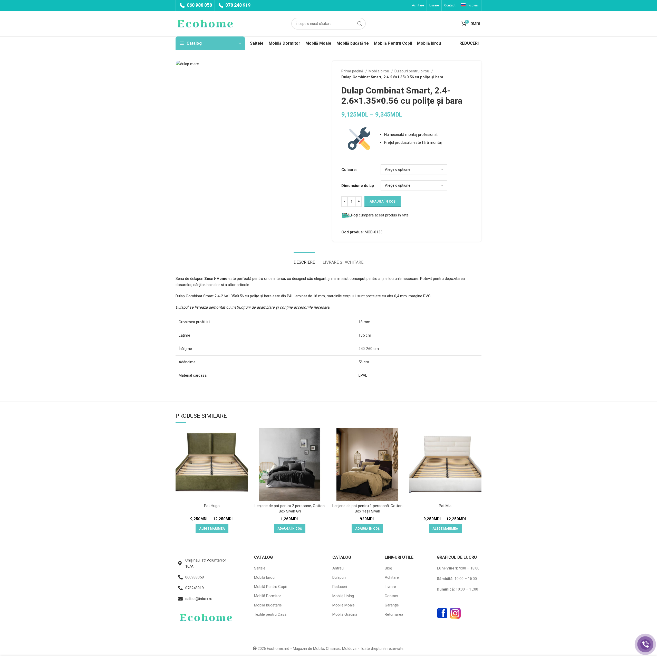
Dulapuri (339, 577)
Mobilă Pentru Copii (270, 586)
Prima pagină (352, 71)
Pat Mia (445, 505)
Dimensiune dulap (357, 185)
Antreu (338, 568)
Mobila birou (379, 71)
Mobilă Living (343, 596)
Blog (388, 568)
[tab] (304, 260)
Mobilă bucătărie (268, 605)
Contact (391, 596)
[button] (289, 528)
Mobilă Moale (343, 605)
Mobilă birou (264, 577)
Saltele (259, 568)
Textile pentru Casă (270, 614)
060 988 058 (199, 5)
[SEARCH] (360, 24)
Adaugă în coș (382, 201)
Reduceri (339, 586)
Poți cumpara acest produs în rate (380, 215)
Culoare (348, 169)
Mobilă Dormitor (267, 596)
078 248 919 (237, 5)
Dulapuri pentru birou (412, 71)
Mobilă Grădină (344, 614)
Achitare (392, 577)
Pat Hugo (212, 505)
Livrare (390, 586)
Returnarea (394, 614)
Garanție (392, 605)
